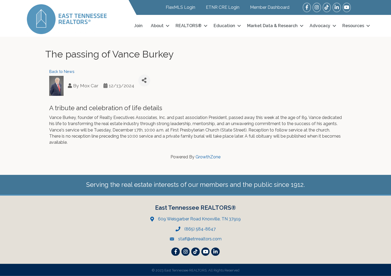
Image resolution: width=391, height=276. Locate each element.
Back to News (61, 71)
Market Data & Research (272, 25)
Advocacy (320, 25)
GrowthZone (208, 156)
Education (224, 25)
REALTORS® (189, 25)
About (157, 25)
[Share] (144, 80)
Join (138, 25)
